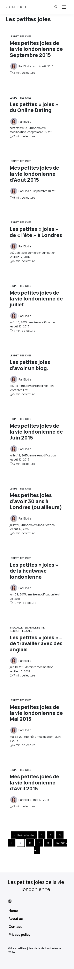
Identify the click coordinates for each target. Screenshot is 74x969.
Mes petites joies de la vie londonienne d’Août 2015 (34, 173)
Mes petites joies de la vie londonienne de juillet (36, 298)
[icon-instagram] (37, 901)
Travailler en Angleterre (27, 627)
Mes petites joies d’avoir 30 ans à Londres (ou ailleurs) (36, 501)
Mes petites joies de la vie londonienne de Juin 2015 (36, 431)
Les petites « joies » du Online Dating (34, 107)
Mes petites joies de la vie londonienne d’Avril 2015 (34, 782)
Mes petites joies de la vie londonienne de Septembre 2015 (36, 49)
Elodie (27, 66)
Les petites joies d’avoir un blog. (30, 365)
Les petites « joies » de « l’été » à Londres (36, 232)
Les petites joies (20, 36)
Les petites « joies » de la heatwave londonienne (34, 570)
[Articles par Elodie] (14, 66)
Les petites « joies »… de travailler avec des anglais (36, 643)
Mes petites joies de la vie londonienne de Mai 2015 (36, 713)
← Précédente (24, 835)
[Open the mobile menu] (63, 7)
